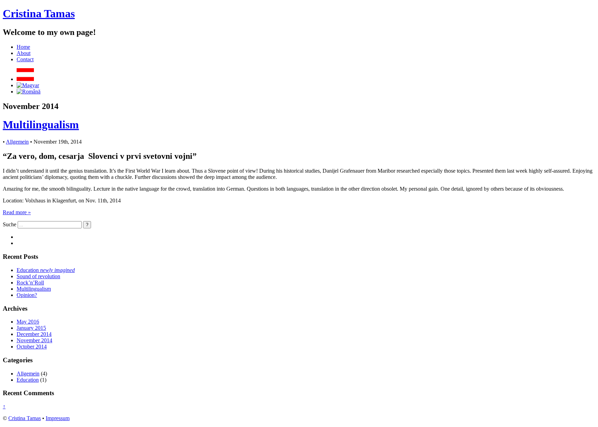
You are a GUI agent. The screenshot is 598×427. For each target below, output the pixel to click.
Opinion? (27, 295)
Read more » (17, 212)
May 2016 (28, 322)
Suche (9, 224)
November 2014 (34, 340)
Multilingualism (41, 124)
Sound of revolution (38, 276)
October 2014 (32, 346)
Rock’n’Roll (30, 282)
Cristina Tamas (39, 13)
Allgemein (17, 142)
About (23, 53)
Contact (25, 59)
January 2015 (31, 328)
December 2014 (34, 334)
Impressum (58, 418)
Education (46, 270)
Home (23, 47)
